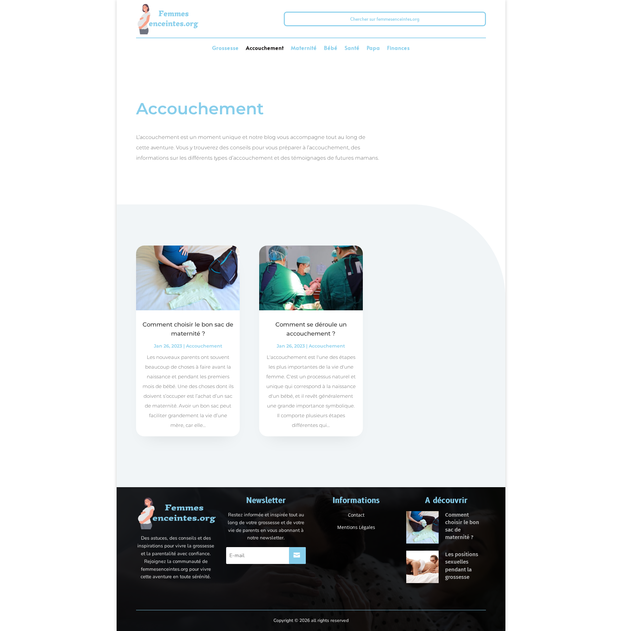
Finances (398, 48)
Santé (352, 48)
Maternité (304, 48)
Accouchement (265, 48)
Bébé (331, 48)
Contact (356, 515)
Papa (373, 48)
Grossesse (225, 48)
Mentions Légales (356, 527)
